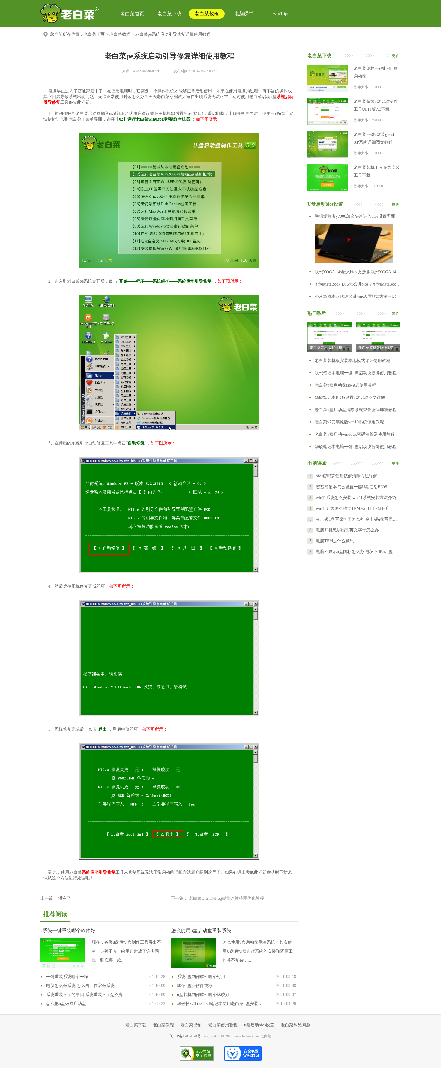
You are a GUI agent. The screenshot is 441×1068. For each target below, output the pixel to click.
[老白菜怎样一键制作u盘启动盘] (328, 78)
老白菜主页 (94, 34)
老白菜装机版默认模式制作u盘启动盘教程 (331, 348)
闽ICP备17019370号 (185, 1036)
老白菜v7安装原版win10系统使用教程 (349, 422)
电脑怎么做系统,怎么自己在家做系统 (80, 985)
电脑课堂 (244, 13)
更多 (395, 56)
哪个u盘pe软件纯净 (194, 985)
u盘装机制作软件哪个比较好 (203, 994)
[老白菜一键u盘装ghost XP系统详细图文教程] (328, 144)
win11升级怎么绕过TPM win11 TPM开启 (353, 508)
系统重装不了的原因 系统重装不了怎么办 (84, 994)
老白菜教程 (207, 13)
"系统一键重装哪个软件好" (69, 930)
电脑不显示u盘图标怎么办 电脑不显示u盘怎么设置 (358, 551)
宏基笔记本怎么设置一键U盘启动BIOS (351, 487)
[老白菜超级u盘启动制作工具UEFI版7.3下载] (328, 111)
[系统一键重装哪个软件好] (63, 953)
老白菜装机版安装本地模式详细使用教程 (352, 360)
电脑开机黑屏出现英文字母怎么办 (347, 530)
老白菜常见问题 (295, 1025)
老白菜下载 (170, 13)
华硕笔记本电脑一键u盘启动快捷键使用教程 (356, 446)
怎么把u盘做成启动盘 (66, 1003)
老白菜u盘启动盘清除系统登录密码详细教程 (356, 410)
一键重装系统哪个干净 (67, 976)
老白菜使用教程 (223, 1025)
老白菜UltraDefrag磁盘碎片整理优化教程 (226, 898)
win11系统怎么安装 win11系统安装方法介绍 (356, 497)
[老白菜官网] (69, 13)
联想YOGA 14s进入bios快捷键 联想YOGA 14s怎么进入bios (357, 272)
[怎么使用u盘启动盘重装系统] (193, 953)
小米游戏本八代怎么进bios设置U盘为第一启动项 (357, 296)
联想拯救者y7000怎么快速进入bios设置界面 (355, 216)
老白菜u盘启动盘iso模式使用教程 (345, 385)
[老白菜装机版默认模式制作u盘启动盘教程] (330, 337)
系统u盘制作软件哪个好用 (201, 976)
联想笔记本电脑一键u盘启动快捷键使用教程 (356, 373)
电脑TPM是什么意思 (335, 541)
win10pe (281, 13)
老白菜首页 (132, 13)
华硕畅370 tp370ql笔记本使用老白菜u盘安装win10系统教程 (222, 1003)
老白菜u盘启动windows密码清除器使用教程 (355, 434)
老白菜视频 (191, 1025)
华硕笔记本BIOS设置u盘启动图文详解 (350, 397)
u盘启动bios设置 (259, 1025)
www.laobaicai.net (146, 71)
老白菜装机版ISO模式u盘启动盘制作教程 (379, 348)
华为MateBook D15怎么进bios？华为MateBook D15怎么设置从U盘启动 (357, 284)
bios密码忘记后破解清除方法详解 (346, 476)
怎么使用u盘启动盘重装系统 (201, 930)
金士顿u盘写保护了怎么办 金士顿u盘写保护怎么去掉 (358, 519)
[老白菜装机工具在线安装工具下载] (328, 177)
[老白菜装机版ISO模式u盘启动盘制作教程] (378, 337)
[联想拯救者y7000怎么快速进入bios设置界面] (354, 243)
